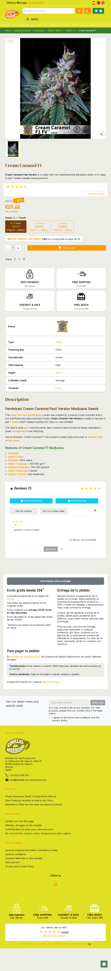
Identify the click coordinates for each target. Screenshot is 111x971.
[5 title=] (99, 488)
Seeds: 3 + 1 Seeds (15, 217)
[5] (25, 186)
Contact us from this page (19, 821)
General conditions (15, 854)
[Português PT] (98, 2)
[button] (87, 11)
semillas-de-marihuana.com (26, 656)
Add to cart (66, 248)
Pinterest (24, 259)
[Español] (93, 2)
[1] (8, 186)
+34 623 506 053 (19, 775)
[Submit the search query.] (24, 10)
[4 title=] (95, 488)
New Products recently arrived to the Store (29, 800)
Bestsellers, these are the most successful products (33, 804)
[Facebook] (55, 885)
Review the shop (77, 501)
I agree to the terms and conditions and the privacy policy (75, 719)
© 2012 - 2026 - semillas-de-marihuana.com (44, 943)
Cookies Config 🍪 (81, 943)
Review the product (31, 501)
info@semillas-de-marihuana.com (28, 779)
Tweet (19, 259)
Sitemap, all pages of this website (23, 825)
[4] (21, 186)
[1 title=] (82, 488)
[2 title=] (86, 488)
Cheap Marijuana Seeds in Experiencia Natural (30, 796)
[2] (12, 186)
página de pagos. (51, 681)
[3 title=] (90, 488)
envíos (10, 598)
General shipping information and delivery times (31, 850)
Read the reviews (96, 194)
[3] (16, 186)
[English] (103, 2)
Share (14, 259)
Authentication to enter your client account (29, 829)
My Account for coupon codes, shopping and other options (38, 833)
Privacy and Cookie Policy (19, 866)
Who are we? (12, 862)
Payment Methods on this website (23, 858)
